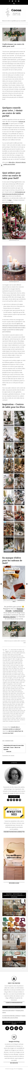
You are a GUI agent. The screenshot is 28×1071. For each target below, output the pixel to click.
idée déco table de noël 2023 (10, 709)
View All (24, 968)
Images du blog (14, 1041)
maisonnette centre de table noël (12, 713)
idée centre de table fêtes (13, 704)
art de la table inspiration (18, 653)
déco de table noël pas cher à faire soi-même (14, 686)
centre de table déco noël (9, 663)
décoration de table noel (17, 649)
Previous (1, 584)
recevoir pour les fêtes (9, 718)
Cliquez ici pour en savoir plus (14, 1002)
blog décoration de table (9, 657)
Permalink (8, 751)
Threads (8, 611)
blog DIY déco (11, 659)
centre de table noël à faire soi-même (12, 672)
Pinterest (20, 609)
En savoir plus (14, 796)
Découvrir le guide (14, 883)
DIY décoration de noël (15, 696)
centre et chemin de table (13, 685)
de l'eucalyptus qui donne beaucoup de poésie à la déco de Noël (13, 194)
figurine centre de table (18, 702)
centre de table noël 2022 (16, 670)
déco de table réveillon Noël (10, 688)
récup (9, 200)
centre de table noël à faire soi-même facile (13, 673)
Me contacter (14, 1063)
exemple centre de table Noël (11, 701)
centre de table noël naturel (13, 680)
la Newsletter (18, 611)
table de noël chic (20, 718)
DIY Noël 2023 (13, 698)
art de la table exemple (16, 651)
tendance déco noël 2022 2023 (11, 719)
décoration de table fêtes (9, 693)
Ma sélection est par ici (19, 600)
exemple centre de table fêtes (14, 699)
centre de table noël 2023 (10, 671)
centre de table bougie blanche (14, 662)
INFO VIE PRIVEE (14, 983)
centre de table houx (13, 668)
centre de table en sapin (16, 665)
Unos (12, 1068)
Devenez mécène (9, 617)
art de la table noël (8, 654)
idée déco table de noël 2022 (16, 707)
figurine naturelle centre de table (11, 704)
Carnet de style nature (8, 1010)
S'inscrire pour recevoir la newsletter (14, 832)
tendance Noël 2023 (14, 721)
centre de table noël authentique (14, 675)
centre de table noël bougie (13, 679)
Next (27, 584)
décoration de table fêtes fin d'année (13, 694)
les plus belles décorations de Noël (15, 712)
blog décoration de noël (16, 656)
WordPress (20, 1068)
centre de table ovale (13, 682)
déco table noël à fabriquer (15, 691)
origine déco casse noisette (13, 716)
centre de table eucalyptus (10, 667)
